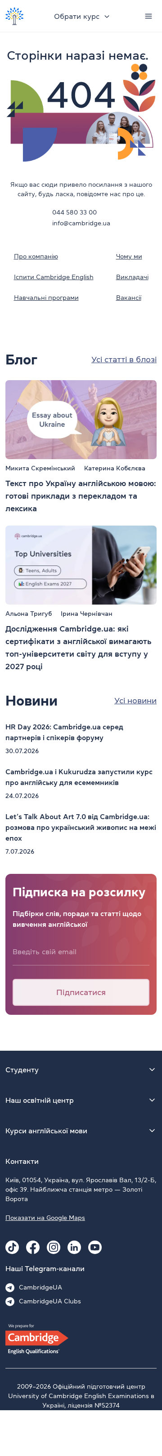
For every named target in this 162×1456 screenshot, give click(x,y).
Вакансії (128, 297)
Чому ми (129, 256)
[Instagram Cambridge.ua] (53, 1247)
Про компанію (36, 256)
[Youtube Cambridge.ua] (95, 1247)
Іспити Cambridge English (54, 277)
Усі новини (135, 701)
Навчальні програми (46, 297)
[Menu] (148, 16)
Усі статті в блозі (124, 359)
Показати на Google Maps (45, 1218)
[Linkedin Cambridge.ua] (74, 1247)
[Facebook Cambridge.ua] (33, 1247)
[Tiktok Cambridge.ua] (12, 1247)
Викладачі (132, 277)
